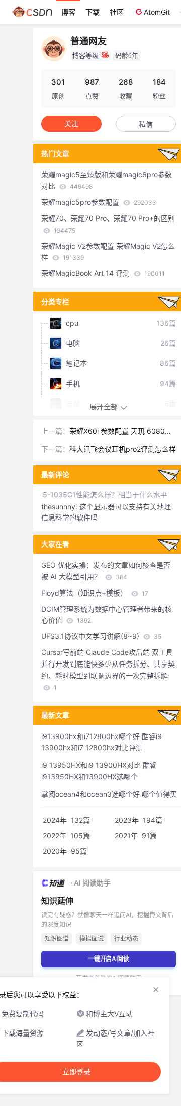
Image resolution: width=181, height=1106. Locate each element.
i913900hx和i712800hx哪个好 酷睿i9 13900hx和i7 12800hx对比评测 (101, 742)
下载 (92, 12)
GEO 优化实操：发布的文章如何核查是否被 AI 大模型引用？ (105, 571)
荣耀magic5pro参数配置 (98, 202)
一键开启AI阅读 (108, 959)
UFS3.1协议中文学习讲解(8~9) (101, 636)
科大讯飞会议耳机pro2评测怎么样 (122, 449)
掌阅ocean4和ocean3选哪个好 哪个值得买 (109, 794)
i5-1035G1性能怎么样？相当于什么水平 (104, 494)
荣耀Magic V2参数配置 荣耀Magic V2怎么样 (108, 252)
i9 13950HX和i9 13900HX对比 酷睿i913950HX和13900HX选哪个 (99, 771)
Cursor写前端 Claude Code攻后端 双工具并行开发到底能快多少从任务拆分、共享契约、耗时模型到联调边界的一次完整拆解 (108, 669)
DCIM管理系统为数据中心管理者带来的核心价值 (106, 615)
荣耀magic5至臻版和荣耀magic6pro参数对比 (106, 180)
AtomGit (157, 12)
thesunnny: (60, 506)
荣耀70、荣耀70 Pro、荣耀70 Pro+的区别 (108, 224)
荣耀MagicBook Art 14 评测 (103, 273)
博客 (68, 12)
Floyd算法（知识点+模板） (94, 592)
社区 (117, 12)
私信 (146, 124)
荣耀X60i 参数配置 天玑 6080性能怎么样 (120, 432)
